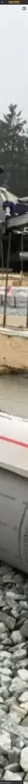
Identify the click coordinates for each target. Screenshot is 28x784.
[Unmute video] (24, 8)
